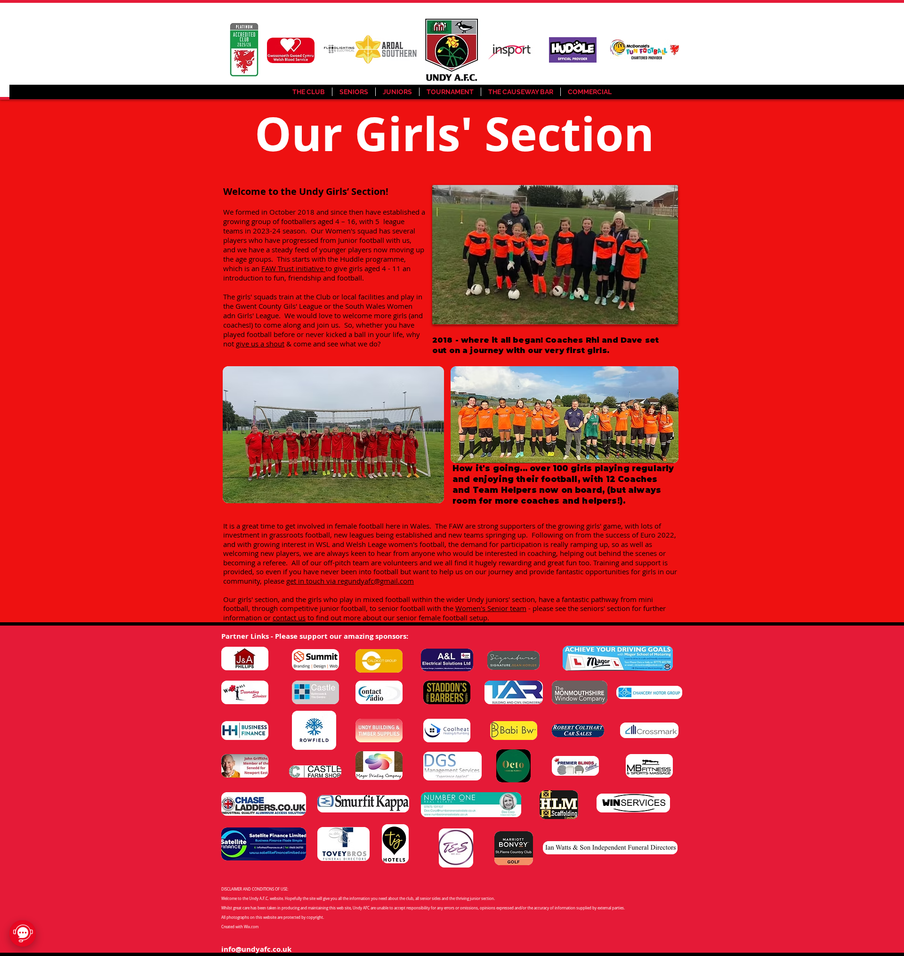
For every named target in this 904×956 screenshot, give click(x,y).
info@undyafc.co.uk (256, 949)
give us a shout (260, 343)
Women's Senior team (490, 608)
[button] (353, 92)
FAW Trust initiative (293, 268)
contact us (289, 617)
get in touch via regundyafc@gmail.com (350, 581)
